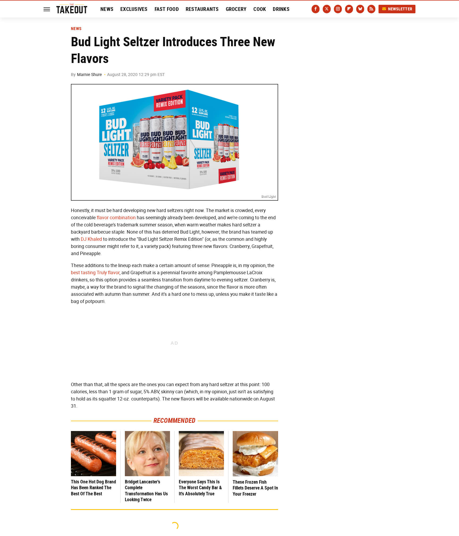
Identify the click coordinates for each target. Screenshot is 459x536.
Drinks (281, 9)
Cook (259, 9)
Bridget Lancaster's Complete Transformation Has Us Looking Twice (146, 491)
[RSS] (371, 9)
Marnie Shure (89, 74)
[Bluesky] (360, 9)
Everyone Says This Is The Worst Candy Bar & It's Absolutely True (200, 487)
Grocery (236, 9)
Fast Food (167, 9)
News (106, 9)
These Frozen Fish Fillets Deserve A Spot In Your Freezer (255, 488)
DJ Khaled (91, 239)
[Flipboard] (349, 9)
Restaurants (202, 9)
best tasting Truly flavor (95, 273)
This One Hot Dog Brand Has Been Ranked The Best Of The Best (93, 487)
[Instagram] (338, 9)
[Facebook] (316, 9)
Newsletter (400, 8)
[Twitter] (327, 9)
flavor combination (116, 218)
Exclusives (134, 9)
